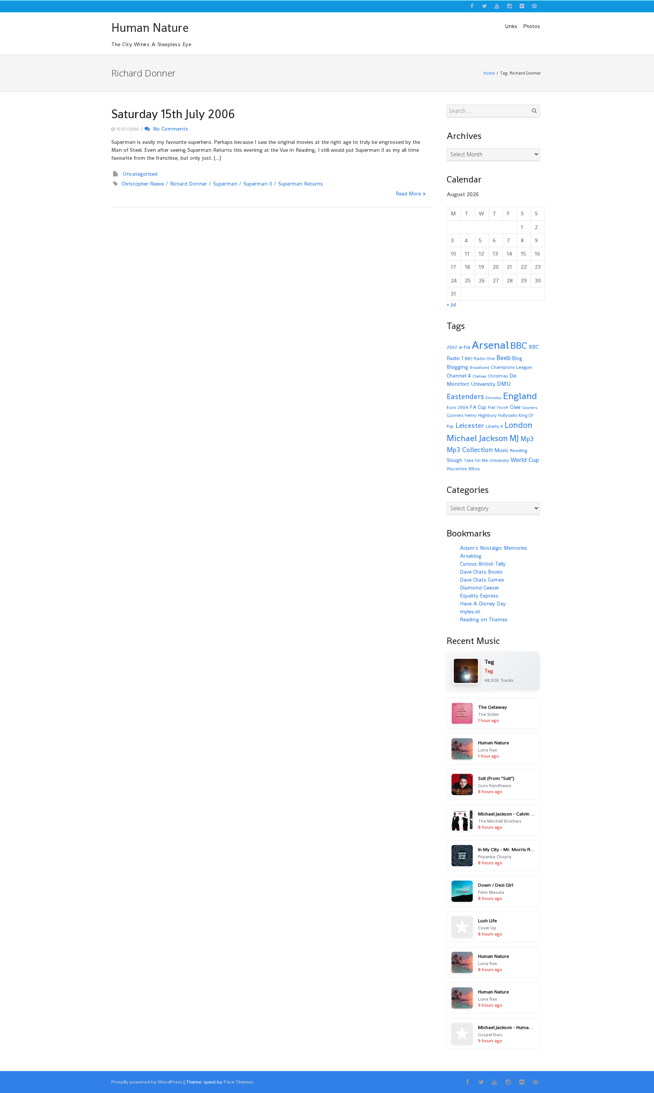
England (520, 396)
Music (501, 450)
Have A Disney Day (483, 603)
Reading (518, 450)
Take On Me (476, 460)
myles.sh (470, 611)
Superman (225, 183)
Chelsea (479, 376)
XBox (474, 469)
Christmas (498, 376)
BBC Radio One (480, 358)
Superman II (257, 183)
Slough (454, 460)
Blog (517, 358)
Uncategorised (140, 173)
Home (489, 73)
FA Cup (478, 407)
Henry (470, 415)
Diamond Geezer (479, 587)
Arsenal (490, 345)
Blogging (457, 366)
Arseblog (470, 555)
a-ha (464, 346)
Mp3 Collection (470, 449)
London (519, 425)
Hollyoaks (507, 415)
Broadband (479, 367)
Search (534, 110)
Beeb (503, 358)
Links (511, 26)
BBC (518, 345)
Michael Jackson (477, 438)
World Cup (525, 460)
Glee (515, 406)
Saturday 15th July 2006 (173, 114)
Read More (408, 193)
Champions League (511, 367)
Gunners (455, 415)
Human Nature (149, 27)
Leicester (469, 425)
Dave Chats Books (481, 571)
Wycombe (457, 468)
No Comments (169, 128)
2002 (452, 347)
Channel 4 (459, 375)
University (499, 460)
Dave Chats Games (482, 579)
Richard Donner (188, 183)
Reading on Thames (484, 619)
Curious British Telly (483, 563)
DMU (504, 384)
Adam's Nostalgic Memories (493, 547)
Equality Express (479, 595)
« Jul (451, 304)
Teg (488, 670)
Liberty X (494, 426)
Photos (531, 26)
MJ (514, 438)
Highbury (487, 415)
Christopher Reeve (142, 183)
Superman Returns (300, 183)
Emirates (493, 397)
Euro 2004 (458, 407)
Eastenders (465, 396)
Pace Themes (238, 1082)
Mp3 (527, 438)
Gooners (529, 407)
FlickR (502, 407)
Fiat (491, 407)
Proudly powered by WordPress (146, 1082)
